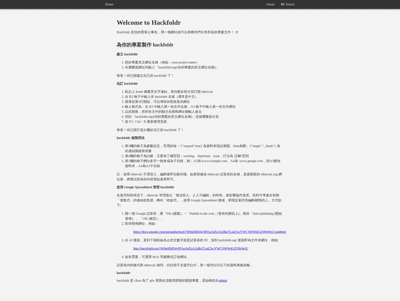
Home (109, 4)
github (223, 280)
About (270, 4)
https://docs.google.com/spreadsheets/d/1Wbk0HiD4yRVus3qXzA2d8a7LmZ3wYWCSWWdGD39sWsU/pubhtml (209, 232)
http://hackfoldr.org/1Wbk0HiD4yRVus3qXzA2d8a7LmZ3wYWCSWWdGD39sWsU (190, 248)
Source (290, 4)
